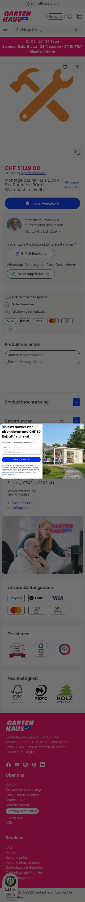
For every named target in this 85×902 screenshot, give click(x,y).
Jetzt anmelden (21, 459)
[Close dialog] (81, 427)
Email (4, 447)
